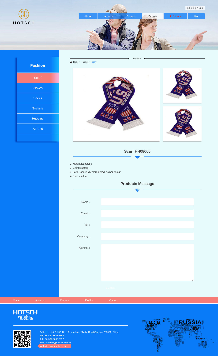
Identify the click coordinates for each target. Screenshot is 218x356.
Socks (37, 98)
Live (196, 16)
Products (131, 16)
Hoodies (37, 118)
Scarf (37, 78)
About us (108, 16)
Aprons (38, 129)
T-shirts (37, 108)
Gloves (38, 88)
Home (88, 16)
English (200, 8)
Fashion (153, 16)
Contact (176, 16)
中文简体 (190, 8)
